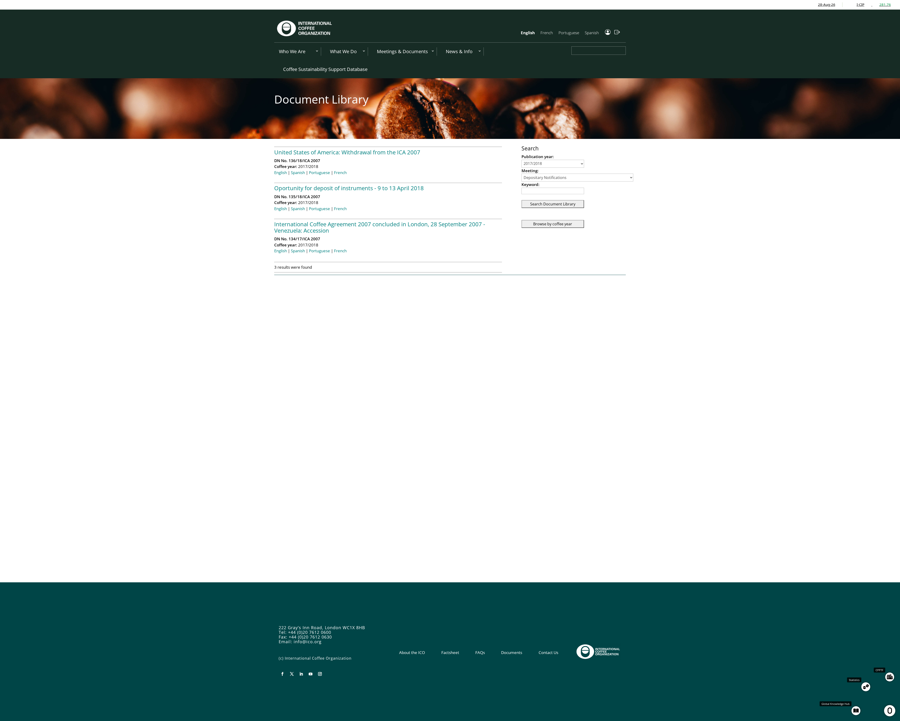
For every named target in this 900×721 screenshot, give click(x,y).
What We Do (343, 51)
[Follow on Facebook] (282, 674)
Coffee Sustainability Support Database (325, 69)
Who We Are (292, 51)
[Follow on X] (292, 674)
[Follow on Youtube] (310, 674)
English (528, 32)
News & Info (459, 51)
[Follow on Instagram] (320, 674)
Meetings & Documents (402, 51)
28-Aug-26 (791, 4)
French (546, 32)
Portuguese (569, 32)
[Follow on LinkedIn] (301, 674)
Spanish (592, 32)
